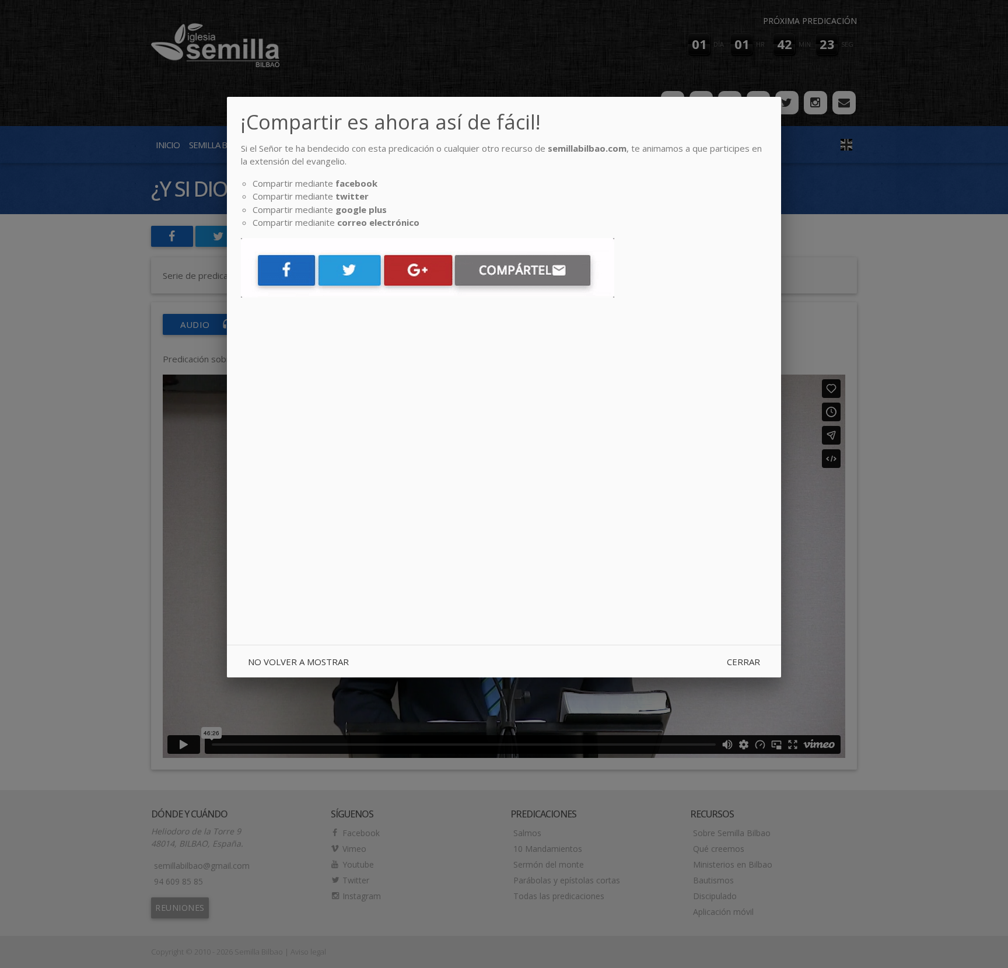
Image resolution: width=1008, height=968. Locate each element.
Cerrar (743, 662)
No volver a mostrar (298, 662)
